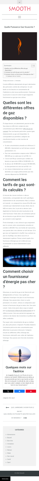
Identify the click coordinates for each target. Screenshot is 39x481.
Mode (9, 453)
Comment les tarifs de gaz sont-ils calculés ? (17, 72)
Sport (9, 462)
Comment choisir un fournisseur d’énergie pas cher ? (19, 74)
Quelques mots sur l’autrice (13, 76)
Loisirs (9, 447)
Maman (9, 450)
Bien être (10, 440)
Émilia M (16, 375)
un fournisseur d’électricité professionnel (18, 310)
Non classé (11, 398)
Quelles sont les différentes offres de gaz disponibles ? (16, 69)
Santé (9, 459)
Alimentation (11, 434)
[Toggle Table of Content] (32, 65)
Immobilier (10, 444)
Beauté (9, 437)
